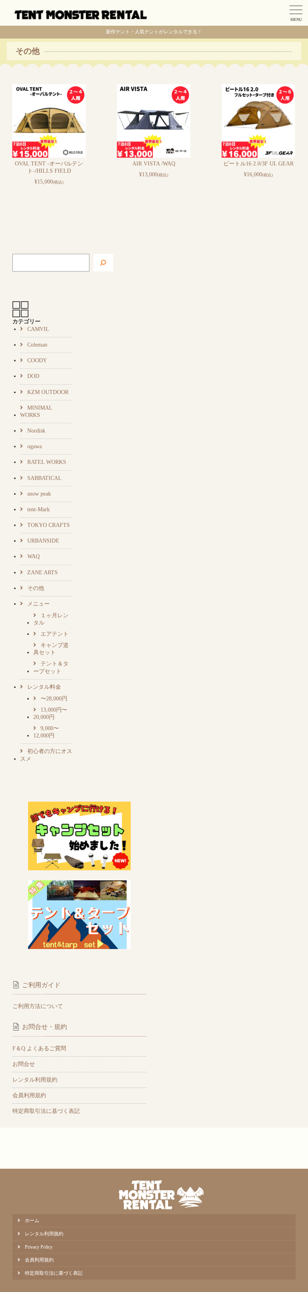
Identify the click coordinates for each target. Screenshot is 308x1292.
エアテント (55, 634)
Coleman (37, 345)
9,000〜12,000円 (46, 732)
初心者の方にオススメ (46, 754)
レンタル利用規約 (34, 1080)
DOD (33, 376)
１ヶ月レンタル (51, 619)
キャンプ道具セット (51, 648)
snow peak (39, 494)
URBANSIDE (43, 541)
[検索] (103, 262)
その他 (35, 588)
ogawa (34, 446)
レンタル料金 (44, 687)
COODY (37, 360)
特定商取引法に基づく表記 (46, 1111)
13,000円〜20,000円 (50, 713)
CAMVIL (38, 329)
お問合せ (23, 1064)
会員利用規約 (29, 1095)
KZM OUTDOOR (48, 392)
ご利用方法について (37, 1006)
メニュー (38, 604)
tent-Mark (38, 509)
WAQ (33, 556)
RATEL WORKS (46, 462)
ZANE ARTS (42, 572)
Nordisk (36, 431)
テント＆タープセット (51, 667)
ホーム (32, 1220)
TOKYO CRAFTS (48, 525)
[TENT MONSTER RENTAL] (81, 13)
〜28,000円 (54, 699)
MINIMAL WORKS (36, 411)
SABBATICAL (44, 478)
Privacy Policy (39, 1247)
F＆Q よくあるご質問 (39, 1048)
